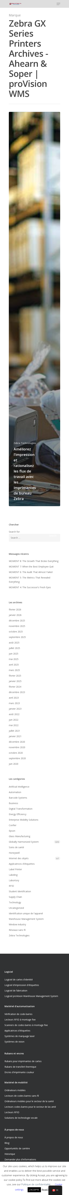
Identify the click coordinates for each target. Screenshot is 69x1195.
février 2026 (15, 609)
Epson (12, 830)
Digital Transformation (20, 808)
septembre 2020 (17, 758)
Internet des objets (34, 858)
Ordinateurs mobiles (15, 1090)
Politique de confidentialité (35, 1184)
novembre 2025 (17, 626)
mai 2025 (13, 659)
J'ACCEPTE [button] (34, 1189)
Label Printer (15, 869)
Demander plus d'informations (20, 1159)
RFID (11, 885)
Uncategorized (16, 907)
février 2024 (15, 686)
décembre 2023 (17, 692)
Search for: (14, 531)
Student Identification (20, 891)
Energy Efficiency (17, 814)
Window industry (17, 924)
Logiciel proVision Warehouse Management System (31, 996)
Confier (12, 825)
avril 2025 (14, 664)
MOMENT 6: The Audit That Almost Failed (30, 572)
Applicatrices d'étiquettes (22, 863)
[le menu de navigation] (58, 4)
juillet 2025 (14, 648)
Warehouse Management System (26, 918)
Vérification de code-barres (18, 1014)
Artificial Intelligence (19, 786)
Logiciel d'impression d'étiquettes (21, 985)
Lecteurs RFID (11, 1112)
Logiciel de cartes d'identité (18, 979)
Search (53, 535)
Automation (15, 792)
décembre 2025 (17, 620)
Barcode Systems (18, 797)
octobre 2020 (16, 752)
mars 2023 (14, 703)
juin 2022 (13, 719)
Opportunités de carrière (17, 1148)
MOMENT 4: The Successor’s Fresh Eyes (30, 587)
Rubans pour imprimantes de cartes (23, 1061)
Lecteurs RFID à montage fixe (20, 1019)
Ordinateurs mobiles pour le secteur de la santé (29, 1101)
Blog (6, 1142)
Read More (48, 1189)
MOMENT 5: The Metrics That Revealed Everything (29, 579)
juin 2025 (13, 653)
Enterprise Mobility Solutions (23, 819)
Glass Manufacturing (19, 836)
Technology (15, 902)
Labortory (14, 880)
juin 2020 (13, 763)
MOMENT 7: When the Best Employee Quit (31, 566)
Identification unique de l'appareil (26, 913)
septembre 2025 (17, 637)
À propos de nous (13, 1137)
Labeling (13, 874)
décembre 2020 (17, 741)
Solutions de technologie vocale (21, 1117)
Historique (9, 1153)
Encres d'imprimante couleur (19, 1072)
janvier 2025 (15, 681)
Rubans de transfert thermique (20, 1066)
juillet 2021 (14, 730)
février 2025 (15, 675)
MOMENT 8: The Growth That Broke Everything (33, 561)
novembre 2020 (17, 747)
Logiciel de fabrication (15, 990)
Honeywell (14, 852)
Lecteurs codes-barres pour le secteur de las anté (30, 1106)
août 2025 (14, 642)
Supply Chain (15, 896)
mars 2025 (14, 670)
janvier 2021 (15, 736)
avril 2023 (14, 697)
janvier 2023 (15, 708)
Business (13, 803)
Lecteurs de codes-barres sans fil (21, 1095)
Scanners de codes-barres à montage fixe (26, 1025)
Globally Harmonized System (34, 841)
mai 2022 (13, 725)
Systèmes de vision (14, 1041)
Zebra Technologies (25, 443)
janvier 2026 (15, 615)
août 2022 (14, 714)
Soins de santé (16, 847)
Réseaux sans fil (17, 929)
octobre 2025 (16, 631)
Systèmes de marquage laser (19, 1036)
